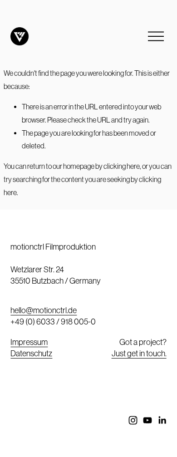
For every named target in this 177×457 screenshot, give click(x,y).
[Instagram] (133, 420)
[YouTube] (147, 420)
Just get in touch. (139, 353)
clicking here (121, 166)
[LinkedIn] (162, 420)
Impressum (29, 342)
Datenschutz (31, 353)
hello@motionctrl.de (43, 310)
